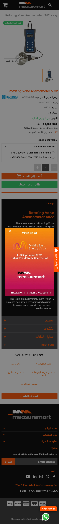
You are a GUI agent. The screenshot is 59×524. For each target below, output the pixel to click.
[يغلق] (10, 231)
